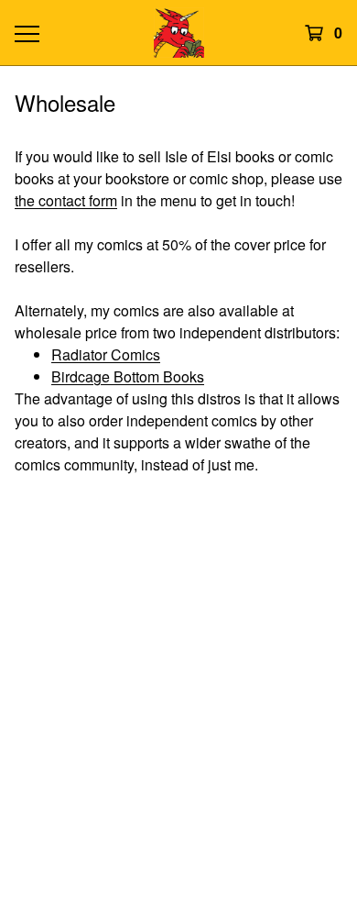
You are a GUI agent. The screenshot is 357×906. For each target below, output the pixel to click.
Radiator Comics (105, 354)
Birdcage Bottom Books (127, 376)
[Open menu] (26, 33)
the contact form (66, 200)
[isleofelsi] (178, 32)
